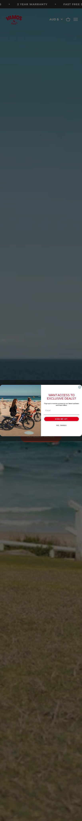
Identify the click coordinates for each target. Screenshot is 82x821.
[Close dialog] (79, 387)
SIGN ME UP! (61, 419)
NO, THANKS (61, 425)
